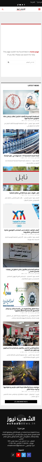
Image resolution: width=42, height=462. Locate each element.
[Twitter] (23, 455)
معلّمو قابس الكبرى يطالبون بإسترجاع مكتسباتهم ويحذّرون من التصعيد (21, 348)
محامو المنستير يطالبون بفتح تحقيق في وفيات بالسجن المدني (22, 270)
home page (34, 51)
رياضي (36, 205)
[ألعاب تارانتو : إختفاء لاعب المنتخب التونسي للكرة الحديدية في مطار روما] (21, 216)
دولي (37, 362)
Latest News (33, 85)
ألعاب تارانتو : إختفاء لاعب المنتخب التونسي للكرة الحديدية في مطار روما (21, 231)
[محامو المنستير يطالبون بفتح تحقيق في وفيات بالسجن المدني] (21, 255)
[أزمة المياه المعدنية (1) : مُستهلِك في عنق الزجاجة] (21, 141)
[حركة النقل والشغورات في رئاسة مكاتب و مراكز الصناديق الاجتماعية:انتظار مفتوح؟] (21, 294)
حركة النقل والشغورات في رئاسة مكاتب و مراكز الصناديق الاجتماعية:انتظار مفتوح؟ (22, 309)
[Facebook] (29, 455)
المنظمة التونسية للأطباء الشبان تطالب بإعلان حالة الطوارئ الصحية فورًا (21, 117)
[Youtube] (18, 455)
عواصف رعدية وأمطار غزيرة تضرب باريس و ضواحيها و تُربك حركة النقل (21, 388)
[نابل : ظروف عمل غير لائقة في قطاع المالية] (21, 178)
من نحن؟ (39, 2)
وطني (36, 92)
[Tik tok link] (17, 4)
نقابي (36, 168)
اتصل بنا (32, 2)
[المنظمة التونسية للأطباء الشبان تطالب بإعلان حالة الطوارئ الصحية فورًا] (21, 102)
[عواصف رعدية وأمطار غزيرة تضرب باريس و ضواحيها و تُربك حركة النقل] (21, 373)
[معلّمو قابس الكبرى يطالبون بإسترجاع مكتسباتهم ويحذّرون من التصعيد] (21, 334)
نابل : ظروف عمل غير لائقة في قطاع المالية (24, 192)
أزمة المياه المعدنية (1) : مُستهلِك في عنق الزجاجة (21, 155)
